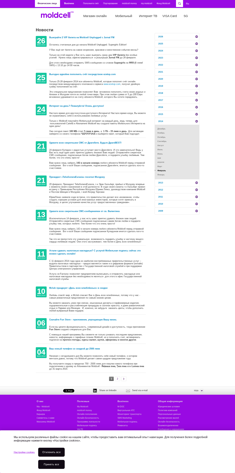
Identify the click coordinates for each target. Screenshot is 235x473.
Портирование (110, 3)
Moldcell (59, 16)
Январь (161, 175)
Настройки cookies (24, 452)
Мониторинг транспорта (129, 414)
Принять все (51, 464)
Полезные (83, 401)
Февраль (161, 170)
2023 (160, 58)
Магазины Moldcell (46, 422)
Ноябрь (161, 133)
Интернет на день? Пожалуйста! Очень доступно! (76, 106)
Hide (196, 390)
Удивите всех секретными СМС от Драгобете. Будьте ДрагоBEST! (85, 142)
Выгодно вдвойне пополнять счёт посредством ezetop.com (82, 74)
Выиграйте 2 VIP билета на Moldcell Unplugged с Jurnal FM (81, 37)
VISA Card (169, 16)
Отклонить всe (51, 452)
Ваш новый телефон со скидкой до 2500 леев (74, 348)
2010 (160, 204)
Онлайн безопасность (169, 422)
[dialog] (117, 451)
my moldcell (146, 3)
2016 (160, 107)
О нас (40, 401)
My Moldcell (82, 406)
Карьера (41, 414)
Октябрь (161, 137)
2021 (160, 72)
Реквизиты (123, 425)
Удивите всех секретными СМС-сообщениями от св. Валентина (84, 211)
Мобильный (123, 16)
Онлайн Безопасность (88, 418)
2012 (160, 190)
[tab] (177, 36)
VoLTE (80, 429)
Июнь (160, 154)
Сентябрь (162, 141)
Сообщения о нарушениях (171, 429)
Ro (187, 3)
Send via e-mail (140, 390)
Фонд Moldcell (163, 3)
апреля (160, 162)
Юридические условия (169, 406)
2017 (160, 100)
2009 (160, 211)
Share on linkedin (107, 390)
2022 (160, 65)
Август (160, 145)
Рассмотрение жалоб (168, 418)
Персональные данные (169, 414)
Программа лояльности (88, 422)
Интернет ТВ (148, 16)
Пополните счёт (91, 3)
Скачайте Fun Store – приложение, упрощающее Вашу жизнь (83, 319)
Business (123, 401)
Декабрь (161, 129)
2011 (160, 197)
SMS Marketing (125, 418)
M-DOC (121, 406)
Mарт (159, 166)
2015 (160, 114)
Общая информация (170, 401)
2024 (160, 51)
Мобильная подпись (87, 425)
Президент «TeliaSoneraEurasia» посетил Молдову (77, 177)
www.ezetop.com (112, 84)
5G (186, 16)
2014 (160, 121)
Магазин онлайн (95, 16)
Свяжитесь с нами (45, 418)
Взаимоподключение (168, 425)
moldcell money (129, 3)
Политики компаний (167, 410)
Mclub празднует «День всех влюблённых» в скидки (78, 288)
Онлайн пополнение (87, 414)
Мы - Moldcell (43, 406)
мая (159, 158)
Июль (160, 149)
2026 (160, 36)
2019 (160, 86)
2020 (160, 79)
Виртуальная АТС (126, 410)
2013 (160, 183)
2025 (160, 43)
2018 (160, 93)
